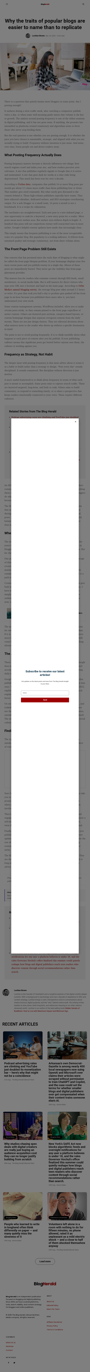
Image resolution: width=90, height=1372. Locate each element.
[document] (45, 686)
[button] (75, 422)
